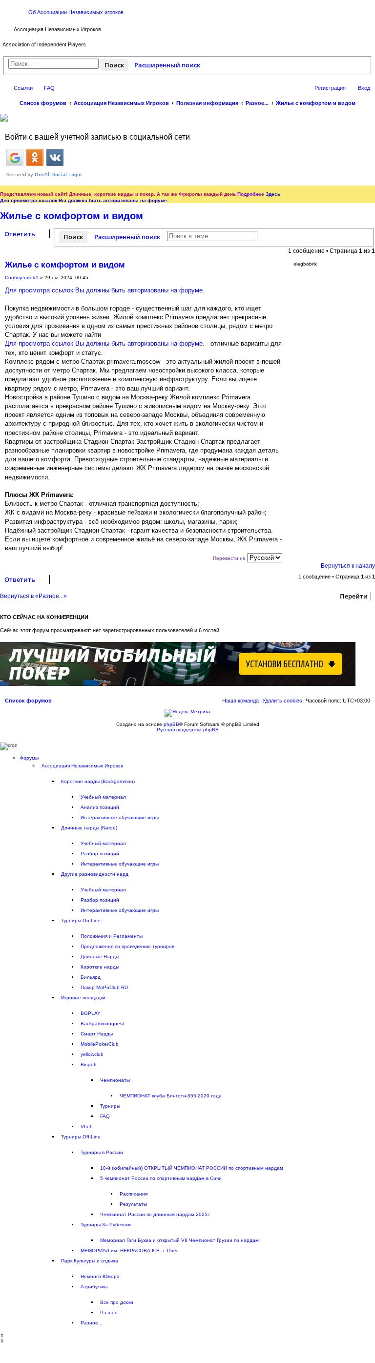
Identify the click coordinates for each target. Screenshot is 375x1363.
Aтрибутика (94, 1286)
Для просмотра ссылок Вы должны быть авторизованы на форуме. (84, 200)
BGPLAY (91, 1013)
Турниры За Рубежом (106, 1224)
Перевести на (229, 558)
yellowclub (92, 1054)
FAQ (105, 1116)
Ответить (19, 233)
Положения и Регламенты (112, 936)
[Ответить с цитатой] (279, 267)
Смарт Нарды (97, 1033)
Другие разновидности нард (94, 874)
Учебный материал (103, 797)
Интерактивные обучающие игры (120, 817)
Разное (109, 1312)
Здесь (273, 194)
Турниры (110, 1106)
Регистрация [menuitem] (330, 88)
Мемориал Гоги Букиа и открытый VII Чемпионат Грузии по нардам (179, 1240)
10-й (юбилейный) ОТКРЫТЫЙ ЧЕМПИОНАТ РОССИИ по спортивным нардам (191, 1168)
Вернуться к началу (348, 565)
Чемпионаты (115, 1080)
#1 (36, 277)
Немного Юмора (100, 1276)
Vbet (86, 1126)
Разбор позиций (100, 853)
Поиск (114, 65)
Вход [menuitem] (364, 88)
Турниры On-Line (81, 920)
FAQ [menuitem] (49, 88)
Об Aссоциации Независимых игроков (76, 12)
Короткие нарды (100, 967)
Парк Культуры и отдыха (89, 1260)
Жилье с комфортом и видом (315, 103)
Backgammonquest (102, 1023)
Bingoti (88, 1064)
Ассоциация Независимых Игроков (82, 765)
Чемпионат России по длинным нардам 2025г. (155, 1214)
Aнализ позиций (100, 807)
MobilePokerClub (100, 1044)
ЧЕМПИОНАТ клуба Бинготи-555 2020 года (171, 1095)
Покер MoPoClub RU (104, 987)
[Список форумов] (8, 28)
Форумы (29, 758)
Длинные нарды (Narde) (89, 827)
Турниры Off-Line (81, 1136)
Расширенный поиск (167, 65)
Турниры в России (102, 1152)
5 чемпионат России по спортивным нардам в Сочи (161, 1178)
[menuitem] (282, 700)
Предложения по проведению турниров (127, 946)
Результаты (133, 1204)
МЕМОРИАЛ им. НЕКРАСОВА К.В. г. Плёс (130, 1250)
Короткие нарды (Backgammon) (98, 781)
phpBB (171, 724)
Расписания (133, 1194)
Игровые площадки (83, 997)
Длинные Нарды (100, 956)
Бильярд (91, 977)
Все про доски (116, 1302)
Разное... (92, 1322)
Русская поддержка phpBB (188, 729)
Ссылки (23, 88)
